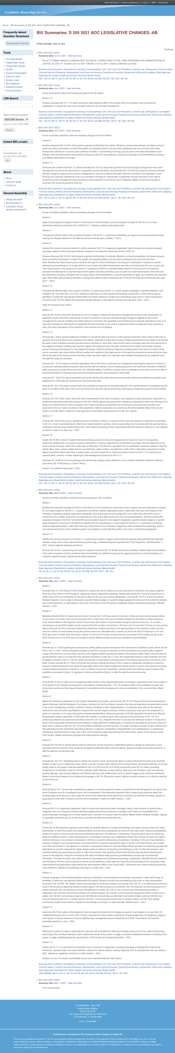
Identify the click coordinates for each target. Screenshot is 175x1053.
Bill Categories (13, 83)
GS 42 (90, 78)
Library (146, 3)
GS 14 (75, 78)
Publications (163, 3)
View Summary (75, 55)
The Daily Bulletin (14, 58)
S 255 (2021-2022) (51, 52)
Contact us (11, 185)
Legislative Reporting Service (26, 12)
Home (5, 25)
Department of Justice (49, 75)
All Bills (9, 69)
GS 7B (69, 78)
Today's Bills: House (15, 62)
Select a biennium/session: (15, 114)
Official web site (14, 199)
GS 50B (98, 78)
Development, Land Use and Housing (84, 72)
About (8, 178)
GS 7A (62, 78)
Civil (104, 69)
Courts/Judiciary (93, 69)
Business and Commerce (50, 69)
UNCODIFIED (45, 973)
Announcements (13, 90)
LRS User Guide (13, 181)
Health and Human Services (73, 75)
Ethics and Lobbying (145, 72)
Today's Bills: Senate (15, 65)
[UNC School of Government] (42, 2)
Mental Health (93, 75)
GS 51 (114, 120)
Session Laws (12, 79)
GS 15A (83, 78)
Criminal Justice (165, 69)
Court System (164, 111)
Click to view (59, 43)
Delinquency (151, 69)
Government (129, 72)
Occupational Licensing (74, 69)
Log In (81, 1021)
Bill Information (14, 202)
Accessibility (91, 1021)
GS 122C (115, 78)
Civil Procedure (124, 69)
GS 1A (47, 78)
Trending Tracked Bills (16, 72)
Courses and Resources (130, 3)
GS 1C (54, 78)
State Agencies (163, 72)
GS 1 (41, 78)
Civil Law (111, 69)
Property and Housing (113, 72)
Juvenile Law (138, 69)
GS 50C (106, 78)
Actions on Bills (13, 76)
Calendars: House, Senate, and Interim (16, 208)
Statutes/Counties (14, 86)
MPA (154, 3)
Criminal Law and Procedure (52, 72)
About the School (111, 3)
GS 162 (124, 78)
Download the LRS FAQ (17, 43)
